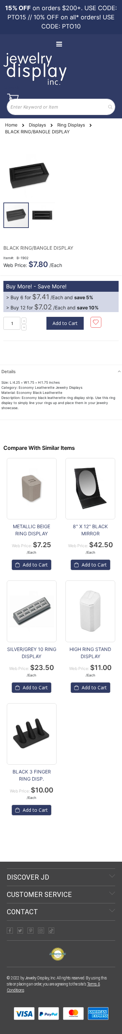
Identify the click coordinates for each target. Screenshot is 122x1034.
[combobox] (61, 107)
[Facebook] (10, 930)
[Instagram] (41, 930)
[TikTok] (51, 930)
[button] (42, 215)
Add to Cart (34, 564)
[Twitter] (20, 930)
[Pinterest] (30, 930)
